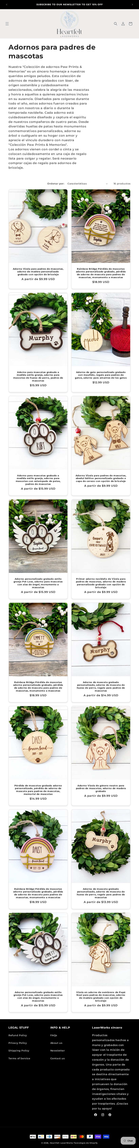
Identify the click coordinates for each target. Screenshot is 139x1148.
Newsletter (57, 1050)
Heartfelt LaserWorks (61, 1143)
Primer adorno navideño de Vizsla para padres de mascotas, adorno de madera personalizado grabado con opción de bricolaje (101, 583)
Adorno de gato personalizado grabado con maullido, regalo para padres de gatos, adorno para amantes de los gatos (101, 375)
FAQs (53, 1035)
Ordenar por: (55, 183)
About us (56, 1042)
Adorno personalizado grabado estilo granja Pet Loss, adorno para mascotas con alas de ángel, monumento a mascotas (38, 583)
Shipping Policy (18, 1050)
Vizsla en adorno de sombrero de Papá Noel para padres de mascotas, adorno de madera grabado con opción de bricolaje (100, 996)
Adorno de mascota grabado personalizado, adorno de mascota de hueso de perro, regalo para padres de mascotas (101, 686)
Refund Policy (17, 1035)
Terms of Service (19, 1058)
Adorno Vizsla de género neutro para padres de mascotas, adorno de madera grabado (101, 788)
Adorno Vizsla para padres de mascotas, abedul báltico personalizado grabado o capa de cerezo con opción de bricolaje (101, 478)
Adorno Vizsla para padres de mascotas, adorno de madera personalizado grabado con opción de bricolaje (38, 271)
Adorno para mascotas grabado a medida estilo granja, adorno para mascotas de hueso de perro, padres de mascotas (38, 376)
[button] (7, 23)
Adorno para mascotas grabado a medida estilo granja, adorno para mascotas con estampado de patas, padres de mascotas (38, 479)
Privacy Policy (17, 1042)
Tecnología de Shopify (86, 1143)
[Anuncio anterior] (6, 4)
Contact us (57, 1058)
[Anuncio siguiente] (132, 4)
